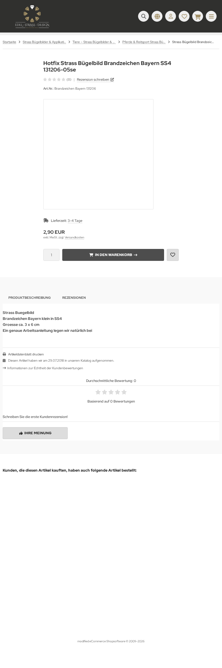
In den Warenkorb (113, 255)
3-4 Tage (75, 220)
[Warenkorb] (197, 16)
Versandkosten (74, 237)
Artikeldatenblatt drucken (26, 354)
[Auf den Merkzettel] (172, 255)
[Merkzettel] (184, 16)
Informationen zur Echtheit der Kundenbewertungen (45, 368)
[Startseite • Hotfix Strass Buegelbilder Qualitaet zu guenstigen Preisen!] (32, 28)
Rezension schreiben (93, 79)
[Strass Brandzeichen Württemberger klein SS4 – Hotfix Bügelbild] (63, 542)
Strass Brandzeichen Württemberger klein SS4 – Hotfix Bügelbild (63, 604)
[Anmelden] (170, 16)
